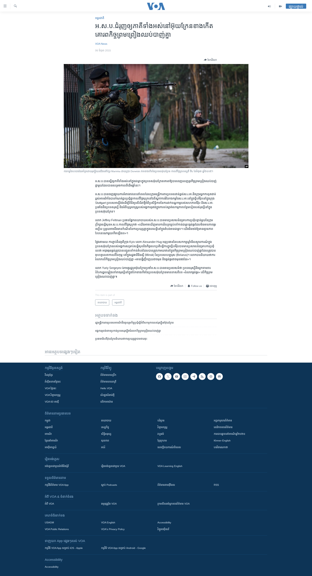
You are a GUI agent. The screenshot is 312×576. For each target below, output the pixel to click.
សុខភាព (105, 440)
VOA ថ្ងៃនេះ (50, 388)
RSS (216, 484)
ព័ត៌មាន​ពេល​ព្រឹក (108, 374)
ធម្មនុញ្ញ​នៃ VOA (109, 503)
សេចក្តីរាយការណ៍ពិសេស (169, 447)
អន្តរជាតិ (99, 18)
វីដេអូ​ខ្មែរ (49, 374)
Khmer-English (222, 440)
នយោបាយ (106, 420)
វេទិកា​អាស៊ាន (106, 401)
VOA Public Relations (57, 529)
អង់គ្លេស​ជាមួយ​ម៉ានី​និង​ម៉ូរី (57, 466)
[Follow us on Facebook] (159, 376)
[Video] (280, 6)
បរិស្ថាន (160, 420)
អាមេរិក (48, 433)
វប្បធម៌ (160, 433)
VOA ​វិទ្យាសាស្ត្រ (52, 395)
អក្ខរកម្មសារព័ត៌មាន (223, 420)
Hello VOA (106, 388)
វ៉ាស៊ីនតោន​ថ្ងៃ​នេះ (53, 381)
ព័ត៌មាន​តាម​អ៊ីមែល (166, 484)
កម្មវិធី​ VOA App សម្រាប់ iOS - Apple (64, 548)
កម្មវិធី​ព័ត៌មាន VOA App (57, 484)
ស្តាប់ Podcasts (109, 484)
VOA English (108, 522)
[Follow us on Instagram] (185, 376)
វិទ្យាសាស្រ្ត (162, 427)
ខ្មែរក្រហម (162, 440)
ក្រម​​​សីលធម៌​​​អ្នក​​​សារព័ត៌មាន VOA (173, 503)
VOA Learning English (169, 466)
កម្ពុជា (47, 420)
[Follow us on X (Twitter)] (167, 376)
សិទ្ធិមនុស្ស (106, 433)
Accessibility (164, 522)
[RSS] (202, 376)
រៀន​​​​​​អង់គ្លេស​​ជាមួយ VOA (113, 466)
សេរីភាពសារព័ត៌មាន (223, 427)
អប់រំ (103, 447)
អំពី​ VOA (49, 503)
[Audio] (269, 6)
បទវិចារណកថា (221, 447)
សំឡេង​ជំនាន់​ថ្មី (107, 395)
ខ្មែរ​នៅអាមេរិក (51, 440)
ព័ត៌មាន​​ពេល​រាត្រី (108, 381)
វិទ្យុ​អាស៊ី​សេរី (163, 529)
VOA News (101, 43)
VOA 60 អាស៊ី (52, 401)
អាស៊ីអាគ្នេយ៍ (51, 447)
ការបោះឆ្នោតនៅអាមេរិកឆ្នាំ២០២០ (229, 433)
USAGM (49, 522)
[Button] (210, 60)
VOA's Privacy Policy (113, 529)
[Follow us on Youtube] (176, 376)
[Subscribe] (219, 376)
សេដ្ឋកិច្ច (105, 427)
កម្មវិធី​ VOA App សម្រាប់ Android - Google (123, 548)
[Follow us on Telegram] (193, 376)
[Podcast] (210, 376)
